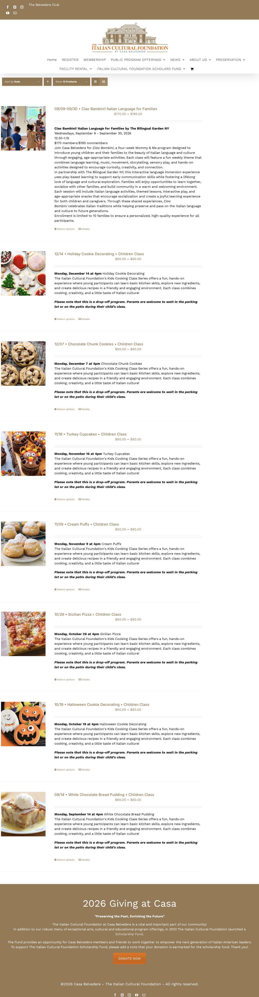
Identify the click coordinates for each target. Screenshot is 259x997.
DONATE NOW (129, 958)
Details (85, 229)
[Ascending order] (48, 82)
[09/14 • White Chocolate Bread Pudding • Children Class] (23, 814)
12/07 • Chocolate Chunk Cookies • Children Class (98, 344)
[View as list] (103, 82)
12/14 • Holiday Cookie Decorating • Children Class (99, 254)
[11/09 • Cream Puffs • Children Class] (23, 544)
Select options (65, 229)
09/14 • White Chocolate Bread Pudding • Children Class (104, 795)
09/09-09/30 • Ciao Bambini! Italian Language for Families (105, 109)
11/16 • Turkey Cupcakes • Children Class (90, 434)
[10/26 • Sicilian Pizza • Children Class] (23, 634)
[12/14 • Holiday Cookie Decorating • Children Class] (23, 273)
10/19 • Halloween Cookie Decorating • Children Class (101, 704)
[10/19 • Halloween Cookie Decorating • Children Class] (23, 724)
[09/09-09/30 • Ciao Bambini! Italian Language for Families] (23, 128)
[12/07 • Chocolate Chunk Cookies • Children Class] (23, 363)
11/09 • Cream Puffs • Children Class (86, 524)
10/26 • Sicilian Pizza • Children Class (87, 614)
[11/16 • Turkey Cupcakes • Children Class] (23, 453)
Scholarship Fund (129, 934)
